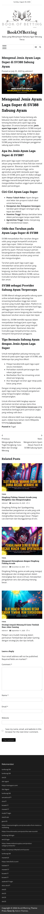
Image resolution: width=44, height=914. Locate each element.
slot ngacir (5, 781)
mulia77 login (6, 813)
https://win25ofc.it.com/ (10, 862)
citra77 (4, 801)
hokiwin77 (5, 865)
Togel (13, 426)
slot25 (4, 777)
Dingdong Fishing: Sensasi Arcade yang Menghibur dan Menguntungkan (19, 498)
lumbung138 (6, 769)
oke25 (4, 889)
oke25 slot (5, 817)
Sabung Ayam (15, 422)
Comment (7, 664)
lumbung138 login (8, 835)
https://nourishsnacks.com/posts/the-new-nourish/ (20, 831)
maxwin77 (5, 809)
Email (5, 706)
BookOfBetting (22, 32)
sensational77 (6, 797)
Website (5, 718)
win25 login (6, 839)
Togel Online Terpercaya (26, 407)
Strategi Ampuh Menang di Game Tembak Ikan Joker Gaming (20, 625)
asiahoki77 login (7, 881)
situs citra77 (6, 885)
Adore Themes (21, 911)
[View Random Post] (35, 47)
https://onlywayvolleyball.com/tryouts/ (15, 850)
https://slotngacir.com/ (10, 785)
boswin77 (5, 805)
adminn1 (29, 71)
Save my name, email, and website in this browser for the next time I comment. (23, 730)
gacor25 (4, 821)
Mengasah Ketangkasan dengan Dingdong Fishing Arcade (20, 562)
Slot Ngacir (5, 789)
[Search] (40, 47)
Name (5, 695)
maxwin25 (5, 858)
